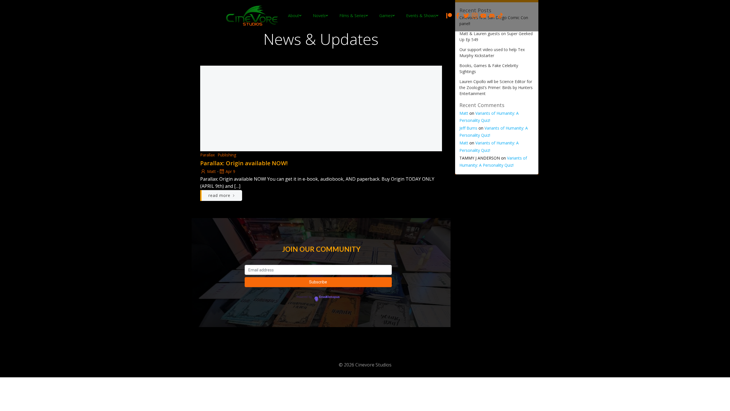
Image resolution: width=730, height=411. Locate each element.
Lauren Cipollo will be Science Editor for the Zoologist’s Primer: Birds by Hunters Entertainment (496, 87)
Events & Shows (421, 15)
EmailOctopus (329, 297)
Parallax (207, 155)
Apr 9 (230, 171)
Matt (211, 171)
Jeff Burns (468, 128)
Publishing (227, 155)
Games (385, 15)
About (293, 15)
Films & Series (352, 15)
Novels (319, 15)
